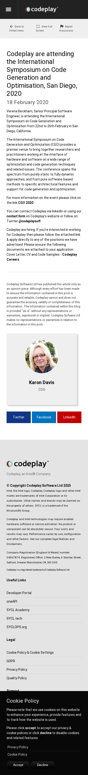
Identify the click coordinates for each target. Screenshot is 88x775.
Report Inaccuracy (66, 28)
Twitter (18, 417)
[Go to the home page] (56, 9)
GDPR (11, 661)
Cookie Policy (17, 754)
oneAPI (12, 601)
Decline (42, 765)
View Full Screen (44, 28)
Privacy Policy (18, 747)
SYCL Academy (18, 610)
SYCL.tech (14, 618)
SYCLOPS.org (17, 627)
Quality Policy (17, 678)
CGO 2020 (25, 203)
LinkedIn (69, 417)
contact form (16, 216)
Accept (18, 765)
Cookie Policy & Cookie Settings (30, 652)
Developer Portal (19, 593)
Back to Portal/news (16, 28)
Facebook (44, 417)
